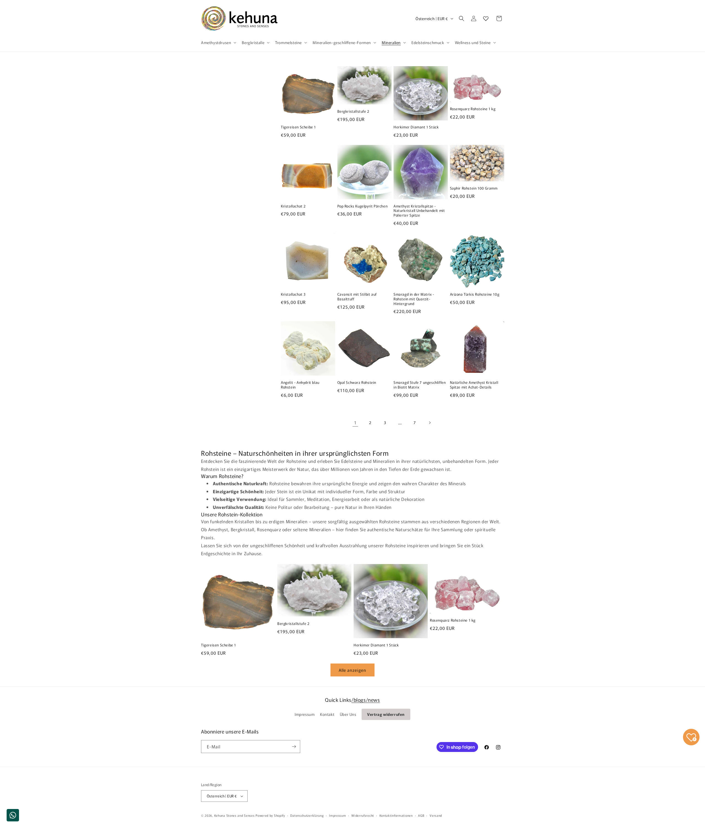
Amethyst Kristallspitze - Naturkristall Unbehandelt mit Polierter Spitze (419, 211)
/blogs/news (365, 699)
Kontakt (327, 714)
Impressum (304, 714)
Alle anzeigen (352, 670)
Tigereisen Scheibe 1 (298, 127)
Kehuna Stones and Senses (234, 815)
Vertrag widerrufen (386, 714)
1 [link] (355, 422)
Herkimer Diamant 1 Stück (416, 127)
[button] (218, 42)
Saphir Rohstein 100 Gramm (474, 188)
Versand (436, 815)
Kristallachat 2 (293, 206)
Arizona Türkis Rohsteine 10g (475, 294)
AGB (421, 815)
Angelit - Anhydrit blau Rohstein (300, 385)
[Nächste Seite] (430, 423)
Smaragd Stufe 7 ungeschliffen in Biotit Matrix (420, 385)
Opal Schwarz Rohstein (356, 382)
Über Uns (348, 714)
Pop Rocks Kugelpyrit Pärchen (362, 206)
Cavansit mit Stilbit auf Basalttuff (357, 296)
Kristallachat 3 (293, 294)
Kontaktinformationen (396, 815)
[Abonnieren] (294, 746)
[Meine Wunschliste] (486, 18)
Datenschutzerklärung (307, 815)
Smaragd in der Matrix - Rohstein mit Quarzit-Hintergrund (414, 299)
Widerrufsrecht (362, 815)
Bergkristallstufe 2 (353, 111)
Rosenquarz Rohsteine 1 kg (473, 109)
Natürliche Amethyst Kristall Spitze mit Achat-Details (474, 385)
